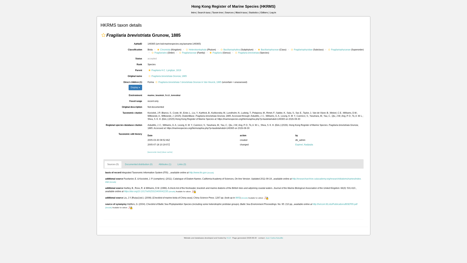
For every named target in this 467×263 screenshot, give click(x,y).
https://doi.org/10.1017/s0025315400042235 (146, 191)
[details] (210, 173)
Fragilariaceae (189, 53)
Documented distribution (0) (139, 164)
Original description (132, 107)
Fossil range (135, 101)
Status (138, 58)
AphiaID (138, 44)
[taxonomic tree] (155, 152)
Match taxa (241, 12)
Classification (135, 49)
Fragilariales (161, 53)
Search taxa (204, 12)
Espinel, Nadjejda (304, 144)
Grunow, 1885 (169, 76)
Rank (139, 64)
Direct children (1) (132, 82)
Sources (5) (113, 164)
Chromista (165, 49)
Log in (273, 12)
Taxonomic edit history (130, 134)
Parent (138, 70)
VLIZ (229, 238)
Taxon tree (217, 12)
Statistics (254, 12)
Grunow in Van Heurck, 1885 (189, 82)
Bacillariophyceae (270, 49)
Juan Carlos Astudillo (274, 238)
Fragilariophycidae (303, 49)
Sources (229, 12)
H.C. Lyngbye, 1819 (166, 70)
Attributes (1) (165, 164)
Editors (264, 12)
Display (135, 87)
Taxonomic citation (132, 113)
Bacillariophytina (231, 49)
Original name (135, 76)
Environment (135, 95)
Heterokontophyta (198, 49)
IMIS (238, 198)
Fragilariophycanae (340, 49)
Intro (193, 12)
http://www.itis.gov (198, 172)
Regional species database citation (124, 125)
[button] (103, 35)
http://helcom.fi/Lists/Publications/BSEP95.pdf (335, 204)
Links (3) (181, 164)
